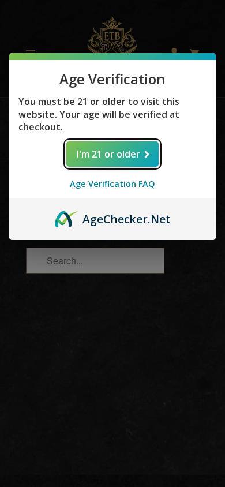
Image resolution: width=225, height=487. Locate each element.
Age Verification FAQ (112, 183)
